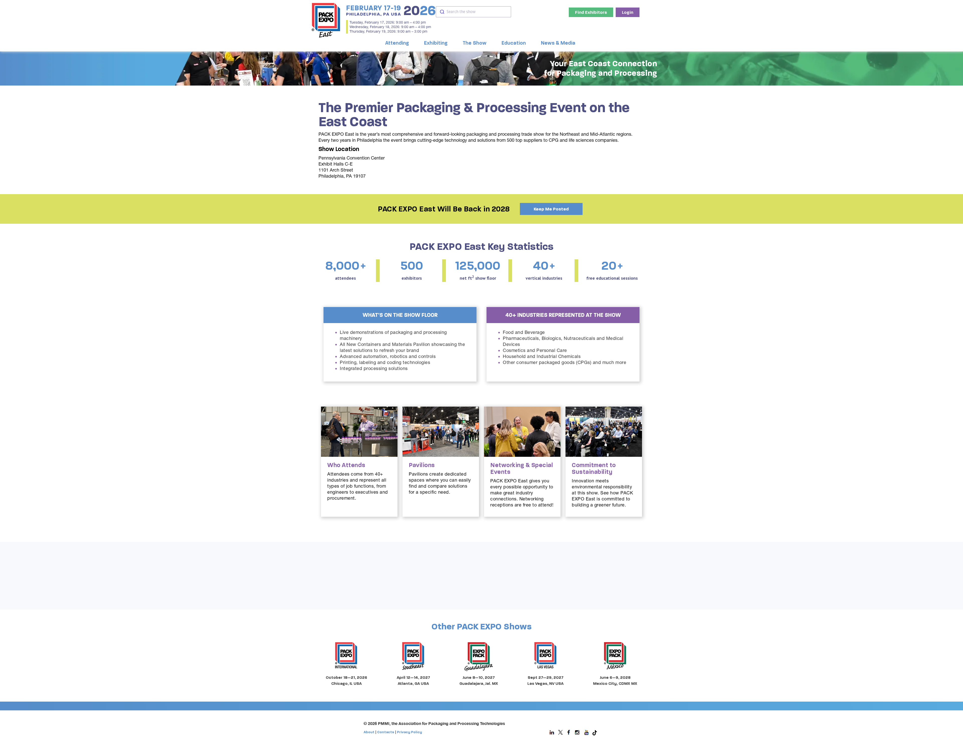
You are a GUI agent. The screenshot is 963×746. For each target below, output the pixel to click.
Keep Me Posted (551, 209)
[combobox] (473, 11)
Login (627, 12)
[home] (326, 20)
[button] (398, 43)
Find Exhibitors (591, 12)
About (369, 732)
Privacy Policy (409, 732)
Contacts (385, 732)
